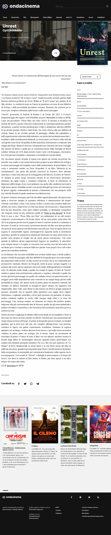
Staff (57, 507)
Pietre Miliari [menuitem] (47, 17)
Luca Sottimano (10, 53)
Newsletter (85, 513)
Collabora (59, 513)
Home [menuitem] (5, 17)
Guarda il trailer (86, 76)
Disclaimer (85, 510)
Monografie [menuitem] (35, 17)
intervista (11, 365)
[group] (16, 437)
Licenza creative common (90, 507)
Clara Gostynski (82, 96)
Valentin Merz (96, 94)
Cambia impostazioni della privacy (92, 516)
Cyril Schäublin (81, 106)
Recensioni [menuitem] (15, 17)
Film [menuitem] (24, 17)
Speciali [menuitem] (59, 17)
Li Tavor (89, 94)
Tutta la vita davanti (53, 213)
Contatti (58, 510)
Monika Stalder (81, 94)
